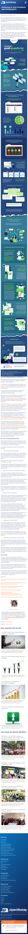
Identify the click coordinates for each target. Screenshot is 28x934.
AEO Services (3, 842)
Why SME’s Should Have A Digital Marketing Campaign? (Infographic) (12, 633)
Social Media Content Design (7, 853)
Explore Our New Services (11, 930)
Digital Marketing (9, 621)
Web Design (3, 866)
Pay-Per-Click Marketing (6, 847)
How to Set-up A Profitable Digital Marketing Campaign (13, 657)
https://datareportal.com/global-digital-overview (11, 589)
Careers (2, 897)
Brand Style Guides (5, 852)
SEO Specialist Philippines (6, 903)
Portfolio (2, 900)
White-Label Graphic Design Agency (8, 880)
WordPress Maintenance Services (8, 848)
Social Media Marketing (6, 845)
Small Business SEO (5, 875)
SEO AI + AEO (3, 839)
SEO (2, 862)
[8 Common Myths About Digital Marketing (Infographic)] (13, 720)
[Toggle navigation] (25, 2)
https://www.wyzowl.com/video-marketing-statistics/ (12, 597)
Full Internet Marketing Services (7, 850)
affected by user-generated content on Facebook (12, 418)
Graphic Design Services (6, 844)
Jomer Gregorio (4, 15)
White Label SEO (4, 867)
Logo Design (3, 869)
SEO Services (3, 840)
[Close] (25, 922)
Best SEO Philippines (5, 889)
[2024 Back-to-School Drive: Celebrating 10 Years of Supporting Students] (13, 795)
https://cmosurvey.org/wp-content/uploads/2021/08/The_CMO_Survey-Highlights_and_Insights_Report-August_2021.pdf (11, 593)
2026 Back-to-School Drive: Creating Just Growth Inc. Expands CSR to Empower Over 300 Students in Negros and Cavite (12, 738)
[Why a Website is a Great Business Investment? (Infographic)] (13, 693)
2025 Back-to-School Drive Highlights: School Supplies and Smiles (13, 763)
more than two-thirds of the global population (15, 397)
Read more (20, 652)
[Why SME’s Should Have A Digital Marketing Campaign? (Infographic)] (13, 642)
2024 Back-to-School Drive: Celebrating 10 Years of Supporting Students (12, 787)
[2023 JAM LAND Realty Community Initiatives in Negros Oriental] (13, 818)
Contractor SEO (4, 878)
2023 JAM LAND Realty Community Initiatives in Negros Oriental (13, 810)
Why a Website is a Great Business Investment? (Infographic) (10, 682)
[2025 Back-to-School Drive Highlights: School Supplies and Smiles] (13, 772)
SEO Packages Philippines (6, 886)
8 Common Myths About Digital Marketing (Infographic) (12, 707)
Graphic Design (4, 861)
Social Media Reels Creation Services (8, 855)
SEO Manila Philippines (5, 887)
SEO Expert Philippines (5, 891)
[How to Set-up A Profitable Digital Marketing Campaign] (13, 666)
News (2, 902)
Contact (2, 899)
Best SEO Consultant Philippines (7, 892)
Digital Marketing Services (9, 616)
